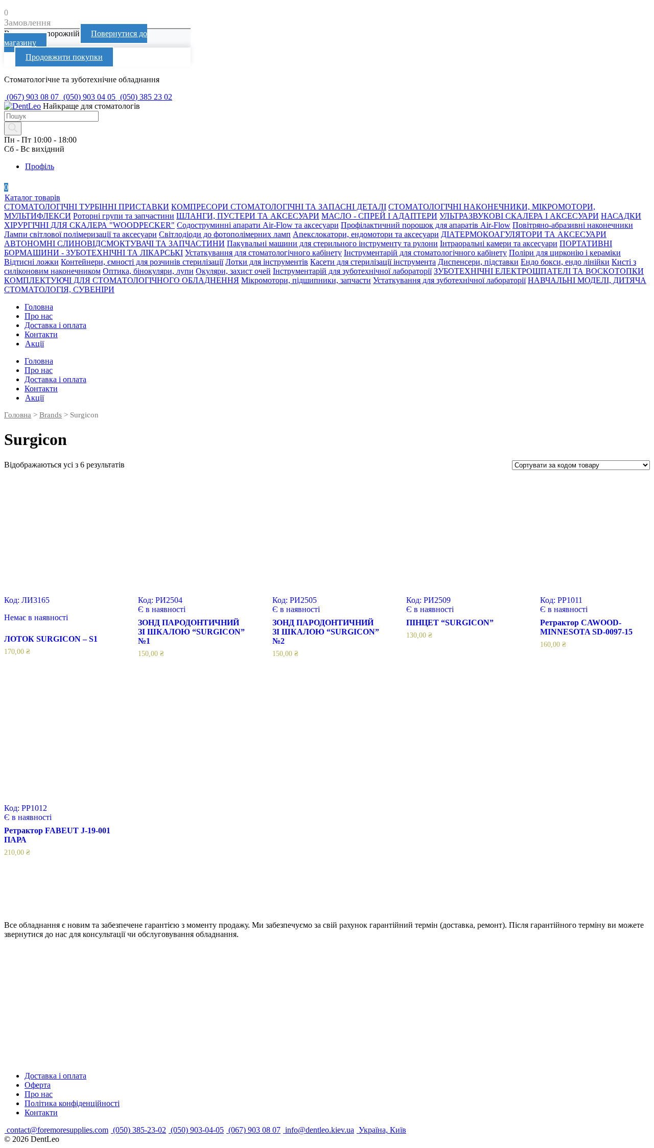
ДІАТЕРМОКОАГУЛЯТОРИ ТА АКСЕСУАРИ (523, 234)
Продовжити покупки (64, 57)
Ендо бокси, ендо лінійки (565, 261)
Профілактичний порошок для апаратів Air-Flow (425, 225)
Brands (50, 415)
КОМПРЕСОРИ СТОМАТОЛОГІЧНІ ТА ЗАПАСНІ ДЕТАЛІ (278, 206)
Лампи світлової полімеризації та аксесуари (80, 234)
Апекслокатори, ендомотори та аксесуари (366, 234)
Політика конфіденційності (72, 1103)
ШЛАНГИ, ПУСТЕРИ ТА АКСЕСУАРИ (247, 216)
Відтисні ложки (31, 261)
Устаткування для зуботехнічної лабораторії (449, 280)
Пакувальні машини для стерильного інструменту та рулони (332, 243)
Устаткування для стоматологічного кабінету (263, 252)
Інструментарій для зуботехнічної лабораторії (352, 271)
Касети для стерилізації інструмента (373, 261)
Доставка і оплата (55, 325)
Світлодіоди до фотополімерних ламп (225, 234)
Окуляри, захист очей (233, 271)
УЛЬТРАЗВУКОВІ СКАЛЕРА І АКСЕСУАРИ (519, 216)
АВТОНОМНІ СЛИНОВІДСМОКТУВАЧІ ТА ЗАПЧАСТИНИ (114, 243)
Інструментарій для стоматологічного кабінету (425, 252)
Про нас (39, 316)
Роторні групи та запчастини (123, 216)
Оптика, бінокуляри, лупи (148, 271)
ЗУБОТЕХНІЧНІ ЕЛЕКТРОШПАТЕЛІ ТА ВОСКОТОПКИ (539, 271)
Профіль (39, 166)
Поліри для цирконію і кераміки (565, 252)
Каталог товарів (32, 197)
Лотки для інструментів (266, 261)
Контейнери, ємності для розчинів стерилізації (142, 261)
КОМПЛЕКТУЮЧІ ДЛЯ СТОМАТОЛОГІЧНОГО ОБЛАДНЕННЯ (121, 280)
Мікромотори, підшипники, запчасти (306, 280)
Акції (34, 343)
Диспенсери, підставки (478, 261)
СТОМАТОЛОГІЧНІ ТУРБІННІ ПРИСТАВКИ (86, 206)
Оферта (38, 1085)
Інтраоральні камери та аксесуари (498, 243)
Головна (39, 306)
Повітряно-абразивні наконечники (572, 225)
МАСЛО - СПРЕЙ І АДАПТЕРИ (379, 216)
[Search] (12, 128)
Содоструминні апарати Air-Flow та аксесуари (258, 225)
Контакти (41, 334)
